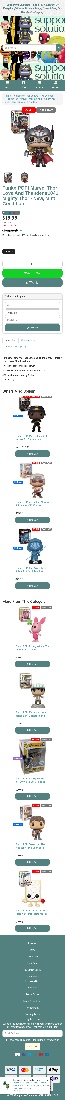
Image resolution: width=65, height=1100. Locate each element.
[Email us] (17, 1054)
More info (22, 231)
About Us (32, 987)
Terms (40, 1040)
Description (10, 340)
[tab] (10, 340)
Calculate (33, 327)
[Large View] (8, 178)
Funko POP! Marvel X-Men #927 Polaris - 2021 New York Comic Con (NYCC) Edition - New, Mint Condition (31, 1085)
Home (32, 950)
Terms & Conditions (32, 1001)
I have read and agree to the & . (34, 1040)
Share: (6, 213)
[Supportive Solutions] (32, 30)
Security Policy (32, 1014)
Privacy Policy (32, 1007)
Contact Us (32, 976)
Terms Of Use (32, 994)
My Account (32, 956)
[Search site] (59, 47)
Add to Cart (34, 273)
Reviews (9, 346)
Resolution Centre (32, 970)
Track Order (32, 963)
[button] (32, 282)
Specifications (28, 340)
